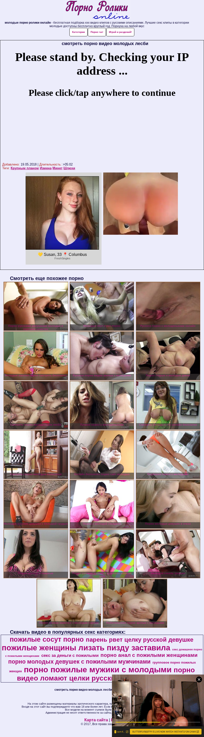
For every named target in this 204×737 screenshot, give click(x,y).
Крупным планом (25, 168)
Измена (45, 168)
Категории (78, 32)
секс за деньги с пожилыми (70, 655)
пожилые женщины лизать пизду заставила (86, 647)
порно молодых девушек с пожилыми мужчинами (79, 661)
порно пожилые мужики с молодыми (98, 669)
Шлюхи (69, 168)
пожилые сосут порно (47, 639)
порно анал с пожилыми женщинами (149, 655)
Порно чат (97, 32)
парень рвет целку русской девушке (139, 639)
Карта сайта (96, 720)
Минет (57, 168)
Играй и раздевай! (120, 32)
